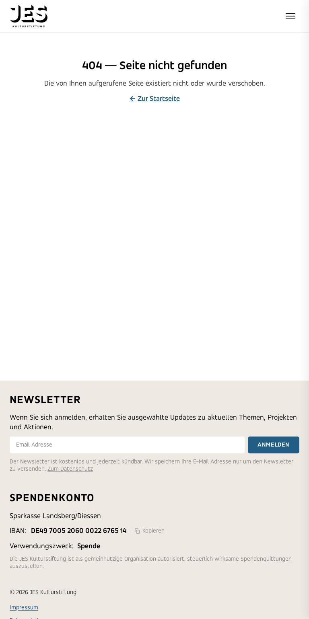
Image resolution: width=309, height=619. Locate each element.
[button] (290, 16)
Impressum (24, 608)
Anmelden (274, 445)
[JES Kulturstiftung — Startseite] (28, 16)
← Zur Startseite (154, 98)
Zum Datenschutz (70, 469)
